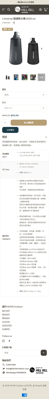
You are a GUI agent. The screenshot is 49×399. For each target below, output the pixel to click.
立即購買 (10, 130)
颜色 (4, 89)
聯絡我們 (6, 314)
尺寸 (4, 102)
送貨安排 (6, 322)
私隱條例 (6, 329)
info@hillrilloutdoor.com (17, 368)
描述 (4, 136)
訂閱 (44, 353)
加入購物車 (28, 122)
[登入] (40, 9)
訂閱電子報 (7, 347)
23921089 (11, 365)
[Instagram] (3, 341)
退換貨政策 (7, 325)
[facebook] (9, 341)
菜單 (3, 10)
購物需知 (6, 318)
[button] (42, 48)
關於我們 (6, 311)
